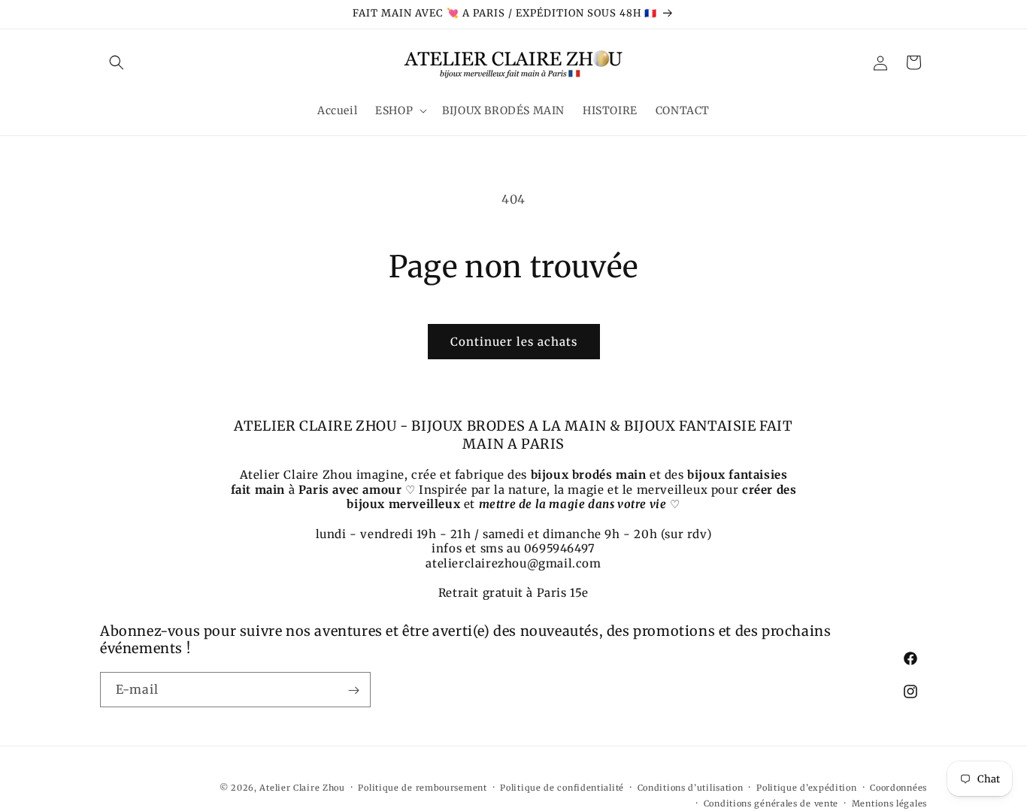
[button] (116, 62)
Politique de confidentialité (562, 787)
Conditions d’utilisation (691, 787)
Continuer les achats (513, 341)
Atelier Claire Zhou (301, 787)
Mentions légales (889, 802)
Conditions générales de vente (771, 802)
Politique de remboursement (422, 787)
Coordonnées (898, 787)
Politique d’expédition (806, 787)
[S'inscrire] (353, 690)
